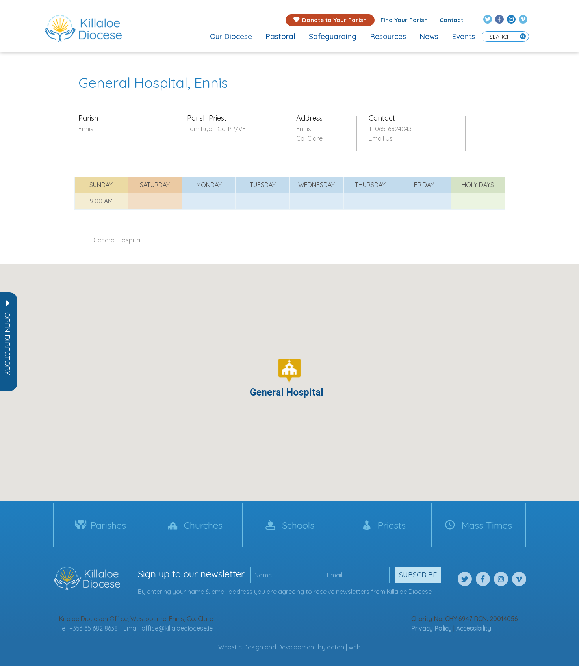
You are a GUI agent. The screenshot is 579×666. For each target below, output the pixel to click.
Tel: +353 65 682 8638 (88, 628)
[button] (7, 343)
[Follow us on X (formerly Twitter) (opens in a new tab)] (488, 19)
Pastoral (280, 36)
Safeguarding (332, 36)
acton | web (344, 647)
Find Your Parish (404, 20)
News (428, 36)
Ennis (85, 129)
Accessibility (473, 628)
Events (463, 36)
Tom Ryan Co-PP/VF (216, 129)
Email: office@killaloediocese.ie (168, 628)
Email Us (381, 138)
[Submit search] (523, 36)
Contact (451, 20)
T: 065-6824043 (390, 129)
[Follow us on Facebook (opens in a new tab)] (499, 19)
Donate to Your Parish (334, 20)
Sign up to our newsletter (191, 574)
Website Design (240, 647)
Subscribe (418, 574)
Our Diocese (231, 36)
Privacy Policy (431, 628)
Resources (388, 36)
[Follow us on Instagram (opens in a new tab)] (511, 19)
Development (297, 647)
